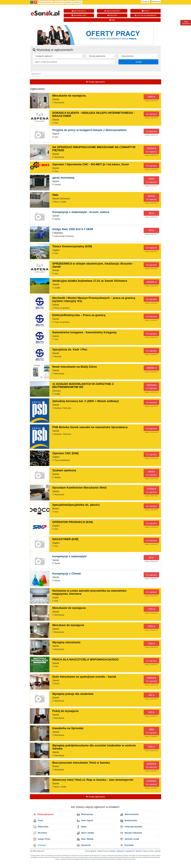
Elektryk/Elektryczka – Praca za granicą (78, 315)
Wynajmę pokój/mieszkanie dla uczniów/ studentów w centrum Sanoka (94, 747)
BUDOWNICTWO (79, 15)
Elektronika (42, 826)
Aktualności (78, 2)
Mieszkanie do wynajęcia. (69, 95)
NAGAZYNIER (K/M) (65, 539)
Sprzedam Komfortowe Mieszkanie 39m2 (79, 487)
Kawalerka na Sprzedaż (68, 728)
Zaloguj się (146, 1)
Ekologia (41, 845)
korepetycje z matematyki (69, 556)
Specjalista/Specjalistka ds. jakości (76, 504)
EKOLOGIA (113, 15)
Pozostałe (129, 845)
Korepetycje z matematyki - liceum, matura (80, 212)
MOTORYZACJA (80, 11)
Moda (83, 826)
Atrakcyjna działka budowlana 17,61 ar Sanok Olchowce (89, 280)
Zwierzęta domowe (133, 826)
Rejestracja (156, 1)
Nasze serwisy (148, 851)
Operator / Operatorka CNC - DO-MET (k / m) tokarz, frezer (90, 164)
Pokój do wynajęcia (65, 711)
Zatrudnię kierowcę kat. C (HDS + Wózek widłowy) (85, 401)
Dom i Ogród (87, 820)
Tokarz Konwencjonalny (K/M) (72, 246)
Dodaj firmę (59, 2)
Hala (55, 194)
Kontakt (158, 851)
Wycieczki (86, 845)
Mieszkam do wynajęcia (68, 625)
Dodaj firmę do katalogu (106, 851)
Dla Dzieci (42, 833)
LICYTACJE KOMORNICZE (146, 15)
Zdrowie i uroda (131, 839)
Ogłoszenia (35, 74)
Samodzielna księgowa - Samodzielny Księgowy (84, 332)
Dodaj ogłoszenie (45, 2)
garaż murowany (63, 177)
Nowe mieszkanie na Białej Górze (74, 366)
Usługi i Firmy (43, 839)
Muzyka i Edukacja (133, 833)
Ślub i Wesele (87, 839)
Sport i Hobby (87, 833)
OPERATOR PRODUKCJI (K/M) (72, 522)
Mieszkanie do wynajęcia (69, 607)
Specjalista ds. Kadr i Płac (69, 349)
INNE (113, 20)
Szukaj (138, 62)
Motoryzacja (87, 814)
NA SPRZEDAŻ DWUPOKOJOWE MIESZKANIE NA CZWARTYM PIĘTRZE (93, 149)
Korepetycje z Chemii (66, 573)
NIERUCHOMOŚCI (113, 11)
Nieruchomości (131, 814)
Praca (40, 820)
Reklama (69, 2)
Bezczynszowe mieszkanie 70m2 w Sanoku (81, 762)
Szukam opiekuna (64, 470)
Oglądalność (130, 851)
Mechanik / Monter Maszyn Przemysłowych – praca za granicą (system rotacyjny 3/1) (93, 299)
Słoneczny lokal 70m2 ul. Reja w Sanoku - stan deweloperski (92, 779)
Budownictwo (130, 820)
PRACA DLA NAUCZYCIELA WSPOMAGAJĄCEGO (85, 659)
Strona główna (90, 851)
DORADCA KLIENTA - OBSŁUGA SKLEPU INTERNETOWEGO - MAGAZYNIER (93, 114)
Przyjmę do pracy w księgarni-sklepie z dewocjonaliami (89, 130)
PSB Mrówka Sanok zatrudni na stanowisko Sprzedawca (90, 427)
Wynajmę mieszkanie (66, 642)
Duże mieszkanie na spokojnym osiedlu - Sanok (84, 676)
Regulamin (120, 851)
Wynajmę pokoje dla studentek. (73, 693)
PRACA (146, 11)
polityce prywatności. (130, 859)
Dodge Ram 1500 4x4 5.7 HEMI (72, 229)
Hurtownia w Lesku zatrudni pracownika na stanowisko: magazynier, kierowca (89, 592)
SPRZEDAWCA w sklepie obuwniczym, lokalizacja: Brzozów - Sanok (93, 265)
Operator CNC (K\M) (65, 453)
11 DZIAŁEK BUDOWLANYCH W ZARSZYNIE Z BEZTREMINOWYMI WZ (83, 385)
